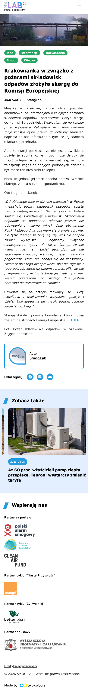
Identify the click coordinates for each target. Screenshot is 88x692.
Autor (33, 353)
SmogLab (34, 100)
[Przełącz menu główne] (79, 7)
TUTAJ (75, 320)
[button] (30, 377)
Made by (11, 685)
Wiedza (29, 60)
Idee (10, 53)
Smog (11, 60)
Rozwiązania (55, 53)
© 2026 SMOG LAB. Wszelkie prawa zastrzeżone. (42, 674)
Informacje (29, 53)
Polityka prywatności (20, 666)
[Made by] (32, 685)
